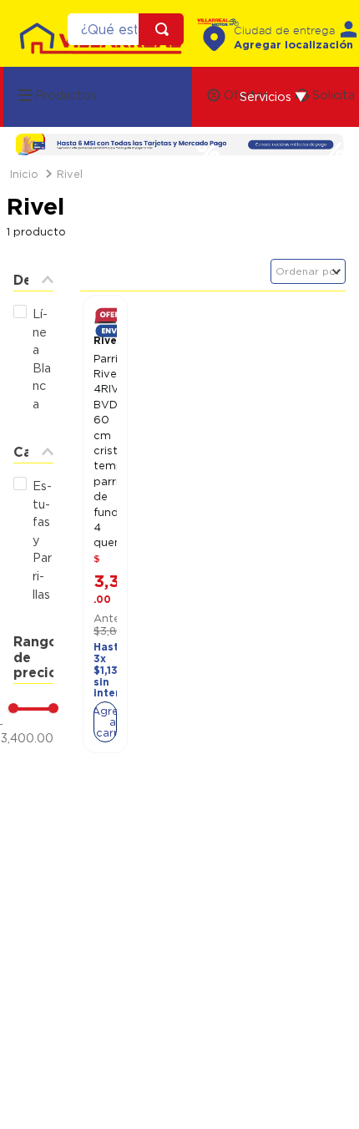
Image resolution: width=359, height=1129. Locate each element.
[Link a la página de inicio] (24, 174)
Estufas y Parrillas (42, 539)
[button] (273, 97)
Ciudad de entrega (284, 31)
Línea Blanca (42, 358)
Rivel (70, 174)
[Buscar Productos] (165, 29)
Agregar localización (293, 44)
